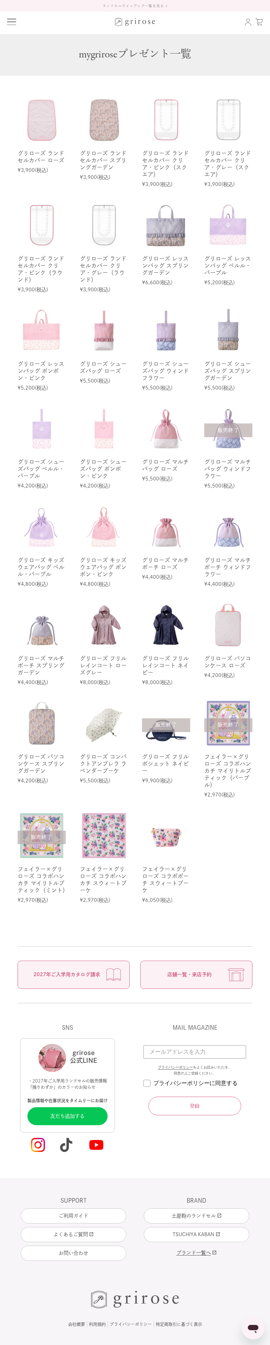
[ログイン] (248, 22)
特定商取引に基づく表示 (179, 1324)
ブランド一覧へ (196, 1252)
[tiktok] (67, 1145)
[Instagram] (38, 1145)
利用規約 (97, 1324)
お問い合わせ (73, 1253)
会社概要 (76, 1324)
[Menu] (11, 22)
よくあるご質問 (73, 1234)
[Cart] (259, 22)
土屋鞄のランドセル (197, 1216)
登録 (195, 1105)
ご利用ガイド (73, 1215)
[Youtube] (97, 1145)
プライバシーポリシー (175, 1067)
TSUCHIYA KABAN (196, 1234)
